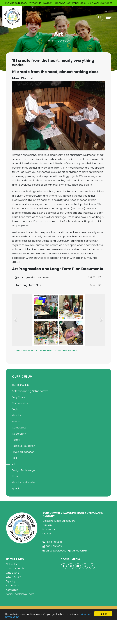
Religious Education (23, 446)
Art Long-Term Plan (29, 285)
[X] (71, 566)
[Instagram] (92, 566)
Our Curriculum (21, 385)
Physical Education (23, 452)
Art (13, 464)
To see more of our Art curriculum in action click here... (45, 350)
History (16, 440)
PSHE (15, 458)
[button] (15, 320)
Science (16, 421)
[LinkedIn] (85, 566)
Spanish (16, 488)
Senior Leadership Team (20, 594)
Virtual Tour (12, 585)
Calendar (11, 564)
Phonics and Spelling (24, 482)
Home (50, 40)
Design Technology (23, 470)
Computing (19, 427)
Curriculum (64, 40)
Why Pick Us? (13, 577)
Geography (19, 433)
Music (15, 476)
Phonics (16, 415)
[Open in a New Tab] (99, 277)
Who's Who (12, 572)
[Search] (99, 17)
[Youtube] (78, 566)
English (16, 409)
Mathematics (20, 403)
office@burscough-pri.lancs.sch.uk (66, 550)
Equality (10, 581)
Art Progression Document (33, 277)
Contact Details (15, 568)
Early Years (18, 397)
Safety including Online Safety (30, 391)
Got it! (103, 614)
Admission (12, 590)
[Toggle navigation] (109, 17)
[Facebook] (64, 566)
